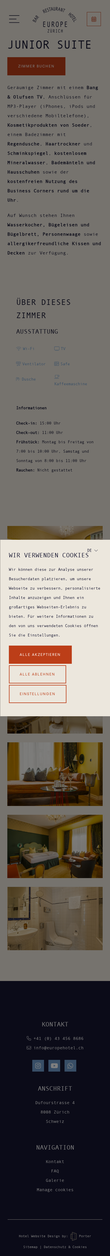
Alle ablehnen (37, 674)
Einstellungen (37, 694)
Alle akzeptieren (40, 654)
